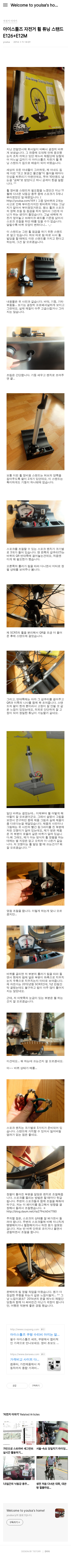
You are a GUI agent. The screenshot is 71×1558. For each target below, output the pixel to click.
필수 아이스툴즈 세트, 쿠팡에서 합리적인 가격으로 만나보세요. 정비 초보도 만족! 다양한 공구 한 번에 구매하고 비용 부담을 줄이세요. (34, 1341)
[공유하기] (19, 1385)
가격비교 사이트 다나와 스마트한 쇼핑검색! (25, 1359)
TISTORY (36, 1551)
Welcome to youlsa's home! (35, 5)
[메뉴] (5, 5)
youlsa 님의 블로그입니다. (19, 1515)
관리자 (47, 1551)
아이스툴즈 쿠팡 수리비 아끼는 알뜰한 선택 (35, 1335)
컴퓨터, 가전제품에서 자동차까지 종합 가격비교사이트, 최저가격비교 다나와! (25, 1366)
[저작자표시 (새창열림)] (44, 1385)
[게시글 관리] (24, 1385)
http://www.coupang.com (24, 1329)
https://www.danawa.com (24, 1354)
